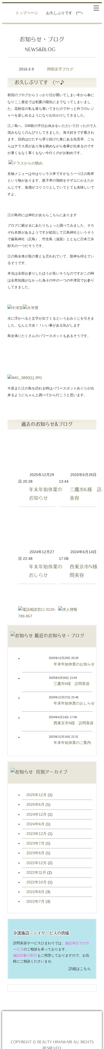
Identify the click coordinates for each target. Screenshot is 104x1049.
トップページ (26, 13)
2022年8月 (35, 892)
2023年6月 (35, 853)
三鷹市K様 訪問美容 (78, 452)
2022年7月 (35, 901)
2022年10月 (36, 882)
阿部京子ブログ (60, 69)
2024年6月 (35, 824)
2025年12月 (36, 795)
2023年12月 (36, 833)
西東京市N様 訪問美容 (78, 530)
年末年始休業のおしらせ (37, 530)
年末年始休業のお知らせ (37, 452)
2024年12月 (36, 814)
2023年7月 (35, 843)
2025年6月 (35, 804)
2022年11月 (36, 872)
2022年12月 (36, 863)
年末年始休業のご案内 (29, 741)
